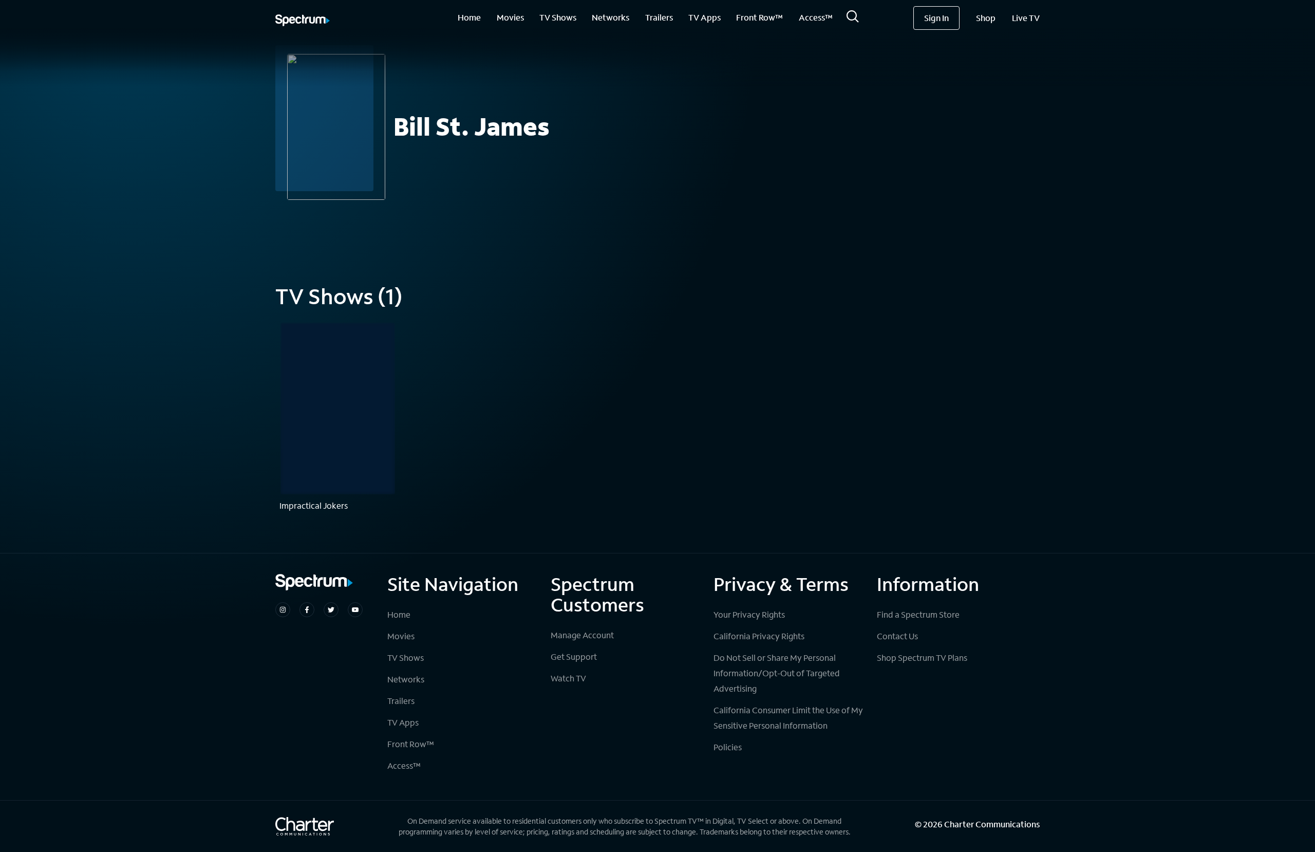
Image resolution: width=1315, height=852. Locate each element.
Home (469, 17)
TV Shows (557, 17)
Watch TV (568, 678)
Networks (610, 17)
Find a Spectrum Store (918, 614)
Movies (510, 17)
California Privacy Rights (758, 636)
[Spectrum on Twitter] (331, 609)
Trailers (659, 17)
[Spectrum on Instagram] (282, 609)
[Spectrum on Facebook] (306, 609)
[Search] (853, 19)
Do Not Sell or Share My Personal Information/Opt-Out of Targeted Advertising (776, 673)
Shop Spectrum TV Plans (922, 657)
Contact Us (897, 636)
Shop (985, 17)
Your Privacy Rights (749, 614)
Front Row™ (759, 17)
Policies (727, 747)
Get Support (574, 656)
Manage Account (582, 634)
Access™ (816, 17)
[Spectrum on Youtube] (355, 609)
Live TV (1026, 17)
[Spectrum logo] (302, 21)
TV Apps (704, 17)
